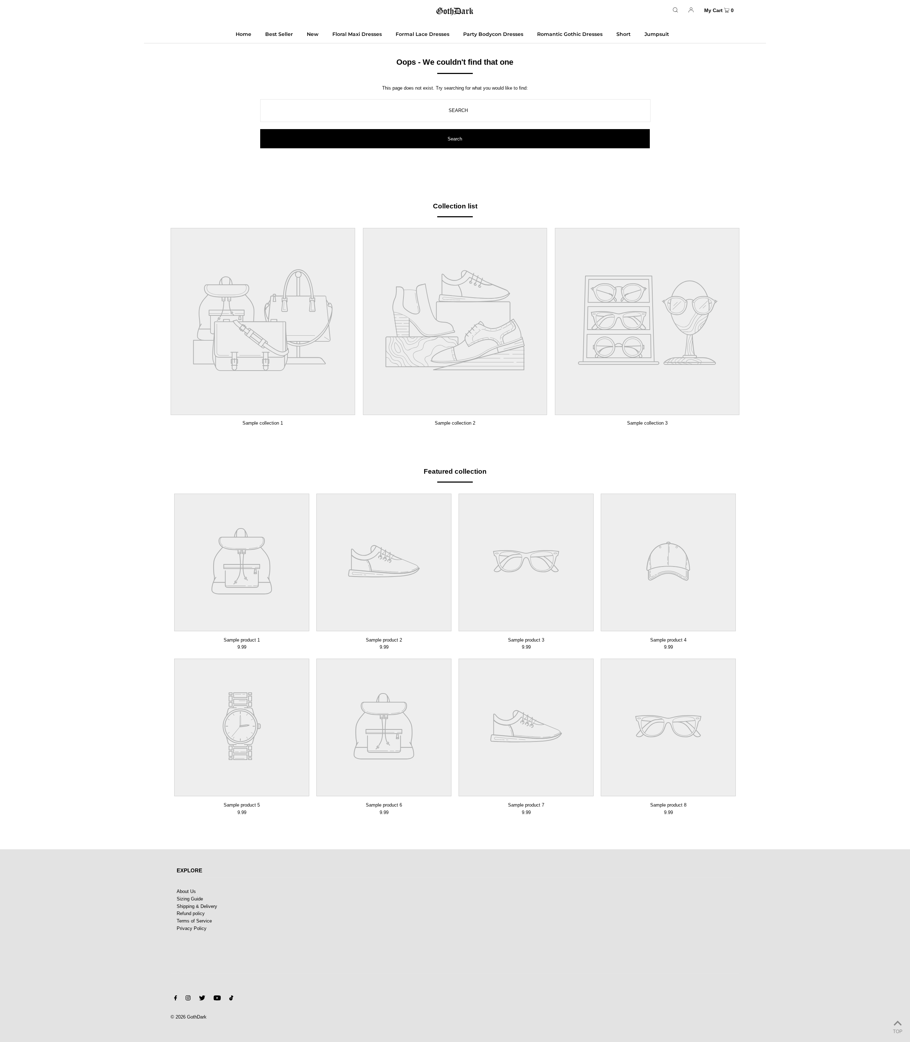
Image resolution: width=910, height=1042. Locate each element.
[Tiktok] (231, 999)
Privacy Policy (192, 928)
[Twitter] (202, 999)
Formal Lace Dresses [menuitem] (422, 34)
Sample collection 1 (262, 423)
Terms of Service (194, 921)
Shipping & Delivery (197, 906)
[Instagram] (188, 999)
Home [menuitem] (243, 34)
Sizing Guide (190, 899)
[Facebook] (175, 999)
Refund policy (191, 913)
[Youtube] (217, 999)
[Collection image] (263, 410)
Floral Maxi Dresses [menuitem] (357, 34)
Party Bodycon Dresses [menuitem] (493, 34)
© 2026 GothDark (189, 1017)
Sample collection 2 (455, 423)
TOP (898, 1031)
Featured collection (455, 471)
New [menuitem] (312, 34)
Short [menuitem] (623, 34)
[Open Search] (675, 9)
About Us (186, 891)
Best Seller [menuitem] (279, 34)
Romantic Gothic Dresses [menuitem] (570, 34)
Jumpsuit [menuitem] (656, 34)
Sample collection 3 (647, 423)
